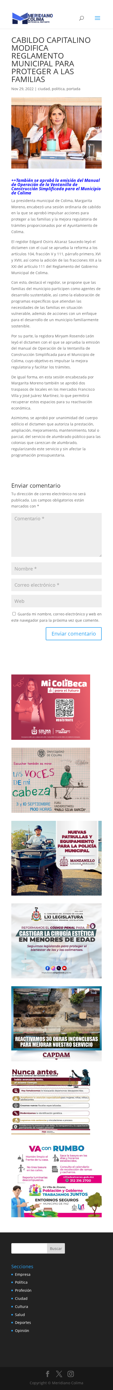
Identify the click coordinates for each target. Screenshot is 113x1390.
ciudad (44, 88)
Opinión (22, 1330)
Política (21, 1282)
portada (73, 88)
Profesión (23, 1290)
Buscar (56, 1248)
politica (58, 88)
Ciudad (21, 1298)
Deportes (23, 1322)
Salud (20, 1314)
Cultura (21, 1306)
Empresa (22, 1274)
